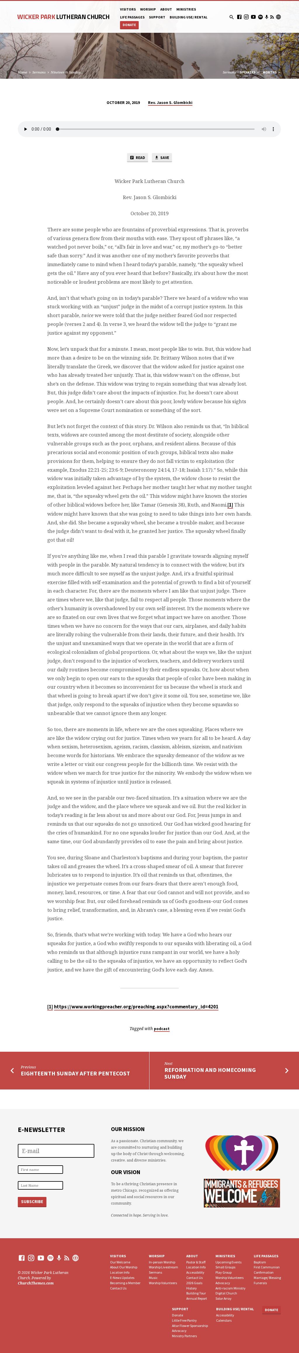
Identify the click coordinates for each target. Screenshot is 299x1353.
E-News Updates (122, 1277)
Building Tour (196, 1293)
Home (22, 72)
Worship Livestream (163, 1267)
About (166, 9)
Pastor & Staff (196, 1262)
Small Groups (225, 1267)
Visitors (128, 9)
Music (153, 1277)
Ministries (186, 9)
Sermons (39, 72)
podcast (162, 1028)
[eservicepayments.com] (75, 1258)
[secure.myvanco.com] (278, 17)
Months (270, 72)
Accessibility (195, 1272)
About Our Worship (123, 1267)
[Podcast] (266, 16)
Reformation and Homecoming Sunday (210, 1073)
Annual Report (196, 1298)
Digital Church (226, 1293)
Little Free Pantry (184, 1320)
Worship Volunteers (163, 1283)
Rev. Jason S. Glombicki (170, 102)
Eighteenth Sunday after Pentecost (75, 1073)
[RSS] (272, 17)
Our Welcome (120, 1262)
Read (140, 157)
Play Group (223, 1272)
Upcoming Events (228, 1262)
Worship (148, 9)
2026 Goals (194, 1283)
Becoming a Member (125, 1283)
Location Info (119, 1272)
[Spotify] (260, 17)
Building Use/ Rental (188, 17)
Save (164, 157)
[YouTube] (253, 17)
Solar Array (223, 1298)
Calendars (224, 1320)
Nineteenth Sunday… (67, 72)
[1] (230, 505)
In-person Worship (162, 1262)
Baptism (260, 1262)
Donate (129, 25)
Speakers (248, 72)
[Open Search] (231, 17)
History (191, 1288)
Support (157, 17)
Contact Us (118, 1288)
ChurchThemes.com (36, 1283)
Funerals (260, 1283)
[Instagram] (246, 17)
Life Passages (266, 1256)
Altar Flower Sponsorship (190, 1325)
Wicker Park (63, 16)
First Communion (267, 1267)
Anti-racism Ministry (230, 1288)
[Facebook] (239, 17)
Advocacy (222, 1283)
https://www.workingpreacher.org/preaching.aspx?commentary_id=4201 (136, 1007)
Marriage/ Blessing (267, 1277)
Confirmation (264, 1272)
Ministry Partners (184, 1336)
